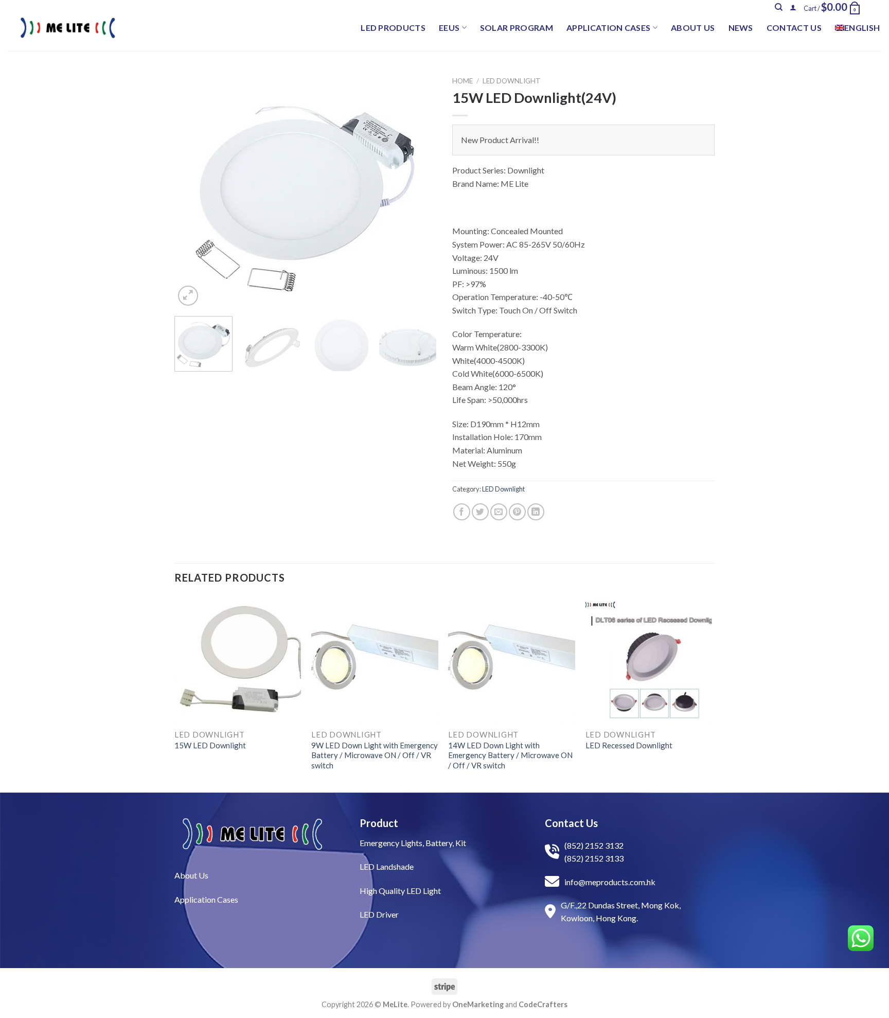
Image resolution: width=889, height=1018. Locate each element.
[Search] (779, 7)
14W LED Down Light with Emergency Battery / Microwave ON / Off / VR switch (510, 755)
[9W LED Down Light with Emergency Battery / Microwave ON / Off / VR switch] (374, 660)
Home (462, 81)
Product (379, 823)
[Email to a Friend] (498, 511)
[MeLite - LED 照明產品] (67, 28)
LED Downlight (512, 81)
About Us (693, 27)
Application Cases (608, 27)
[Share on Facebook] (461, 511)
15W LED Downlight (210, 745)
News (740, 27)
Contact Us (794, 27)
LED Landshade (387, 866)
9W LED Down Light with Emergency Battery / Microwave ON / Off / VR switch (374, 755)
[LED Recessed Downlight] (649, 660)
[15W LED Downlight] (237, 660)
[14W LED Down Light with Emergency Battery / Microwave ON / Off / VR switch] (511, 660)
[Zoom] (188, 296)
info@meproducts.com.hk (609, 882)
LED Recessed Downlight (628, 745)
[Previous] (192, 190)
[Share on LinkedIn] (535, 511)
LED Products (393, 27)
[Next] (419, 190)
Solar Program (516, 27)
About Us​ (191, 875)
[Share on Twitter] (480, 511)
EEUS (449, 27)
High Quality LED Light (400, 891)
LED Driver (379, 914)
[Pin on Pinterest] (517, 511)
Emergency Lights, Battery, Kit (413, 843)
